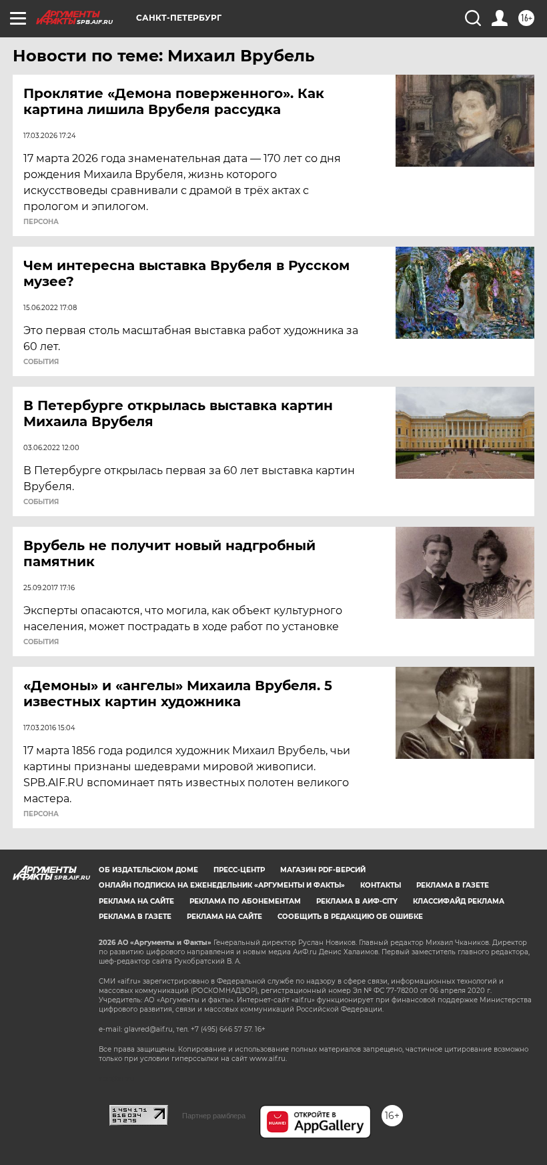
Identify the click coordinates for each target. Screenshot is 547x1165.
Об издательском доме (148, 870)
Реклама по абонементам (245, 901)
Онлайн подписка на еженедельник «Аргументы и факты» (222, 885)
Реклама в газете (452, 885)
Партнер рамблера (213, 1116)
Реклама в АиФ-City (357, 901)
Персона (41, 222)
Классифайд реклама (458, 901)
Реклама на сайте (136, 901)
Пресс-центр (239, 870)
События (41, 362)
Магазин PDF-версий (323, 870)
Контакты (380, 885)
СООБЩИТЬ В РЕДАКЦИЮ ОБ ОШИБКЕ (350, 916)
